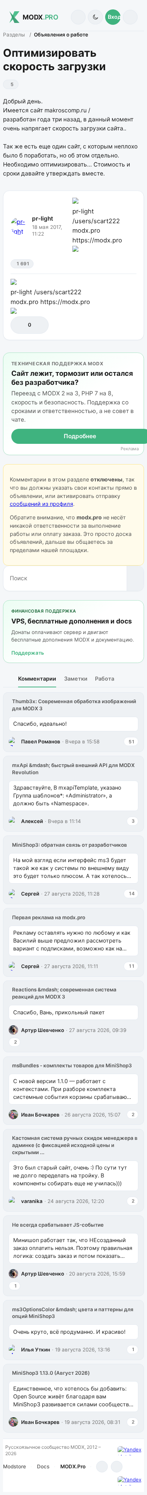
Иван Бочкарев (40, 1115)
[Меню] (130, 17)
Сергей (30, 894)
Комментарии (37, 678)
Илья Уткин (35, 1350)
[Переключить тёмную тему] (95, 17)
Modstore (14, 1466)
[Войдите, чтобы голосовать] (20, 325)
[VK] (116, 1466)
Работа (104, 678)
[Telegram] (102, 1466)
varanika (32, 1201)
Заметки (75, 678)
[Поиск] (78, 17)
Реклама (130, 449)
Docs (43, 1466)
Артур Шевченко (42, 1030)
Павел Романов (40, 741)
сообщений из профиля (41, 504)
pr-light (42, 218)
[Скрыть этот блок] (137, 360)
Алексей (32, 821)
